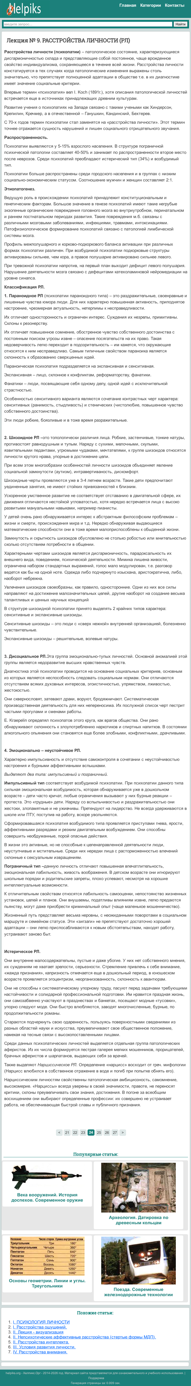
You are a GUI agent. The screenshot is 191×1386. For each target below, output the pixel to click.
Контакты (175, 5)
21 (67, 1132)
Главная (127, 5)
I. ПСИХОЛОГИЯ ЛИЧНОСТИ (41, 1322)
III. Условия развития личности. (44, 1347)
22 (75, 1132)
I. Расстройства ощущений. (40, 1327)
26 (107, 1132)
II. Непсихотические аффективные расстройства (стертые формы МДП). (84, 1337)
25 (99, 1132)
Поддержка (96, 1378)
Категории (150, 5)
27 (115, 1132)
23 (83, 1132)
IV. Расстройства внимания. (40, 1352)
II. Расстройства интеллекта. (41, 1342)
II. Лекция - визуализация (38, 1332)
